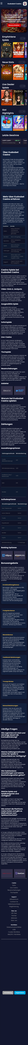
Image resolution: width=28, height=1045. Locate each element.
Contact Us (14, 902)
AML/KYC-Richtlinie (14, 934)
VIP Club (14, 913)
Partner (14, 916)
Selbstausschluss (14, 904)
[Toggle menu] (1, 3)
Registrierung (14, 906)
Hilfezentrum (14, 899)
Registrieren (20, 993)
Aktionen (14, 918)
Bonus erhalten (14, 25)
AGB (14, 930)
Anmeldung (8, 993)
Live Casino (14, 888)
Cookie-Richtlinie (14, 932)
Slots (14, 885)
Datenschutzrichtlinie (14, 927)
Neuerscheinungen (14, 890)
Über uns (14, 920)
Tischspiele (14, 892)
